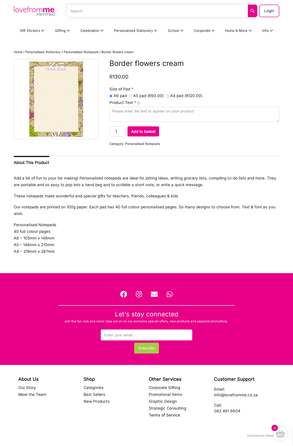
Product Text (122, 102)
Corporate (202, 30)
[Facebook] (123, 294)
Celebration (90, 30)
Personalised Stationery (134, 30)
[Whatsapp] (169, 294)
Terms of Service (164, 415)
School (174, 30)
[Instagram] (139, 294)
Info (266, 30)
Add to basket (143, 131)
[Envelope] (154, 294)
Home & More (236, 30)
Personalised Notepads (81, 52)
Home (18, 52)
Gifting (61, 30)
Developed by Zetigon (261, 435)
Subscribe (146, 348)
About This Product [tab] (31, 162)
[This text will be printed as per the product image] (138, 103)
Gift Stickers (30, 30)
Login (269, 10)
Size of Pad (121, 89)
